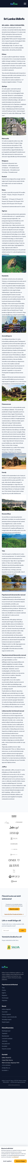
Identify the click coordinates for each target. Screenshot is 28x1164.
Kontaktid (4, 1046)
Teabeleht (4, 1033)
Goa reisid (4, 1012)
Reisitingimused (6, 1031)
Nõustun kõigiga (20, 1161)
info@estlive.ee (6, 1068)
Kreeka (4, 990)
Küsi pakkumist (6, 1043)
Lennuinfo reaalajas (7, 1038)
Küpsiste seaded (14, 909)
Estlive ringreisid (6, 1009)
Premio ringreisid (6, 1014)
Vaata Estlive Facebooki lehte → (14, 914)
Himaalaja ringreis (6, 1019)
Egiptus (4, 993)
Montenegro (5, 998)
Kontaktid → (5, 1070)
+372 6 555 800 (6, 1065)
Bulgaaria (4, 995)
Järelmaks (4, 1041)
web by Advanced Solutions (14, 1085)
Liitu (22, 930)
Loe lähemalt (15, 1157)
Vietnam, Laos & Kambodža (9, 1017)
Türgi (3, 987)
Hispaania (4, 1000)
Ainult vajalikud (7, 1161)
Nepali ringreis (5, 1022)
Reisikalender (5, 1036)
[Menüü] (25, 4)
